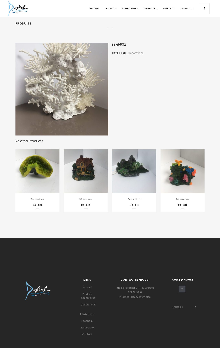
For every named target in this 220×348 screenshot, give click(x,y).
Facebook (87, 321)
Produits (87, 294)
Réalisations (87, 314)
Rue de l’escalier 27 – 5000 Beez (135, 288)
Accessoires (88, 298)
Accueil (87, 287)
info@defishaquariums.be (134, 296)
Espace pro (87, 327)
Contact (87, 334)
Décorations (136, 53)
